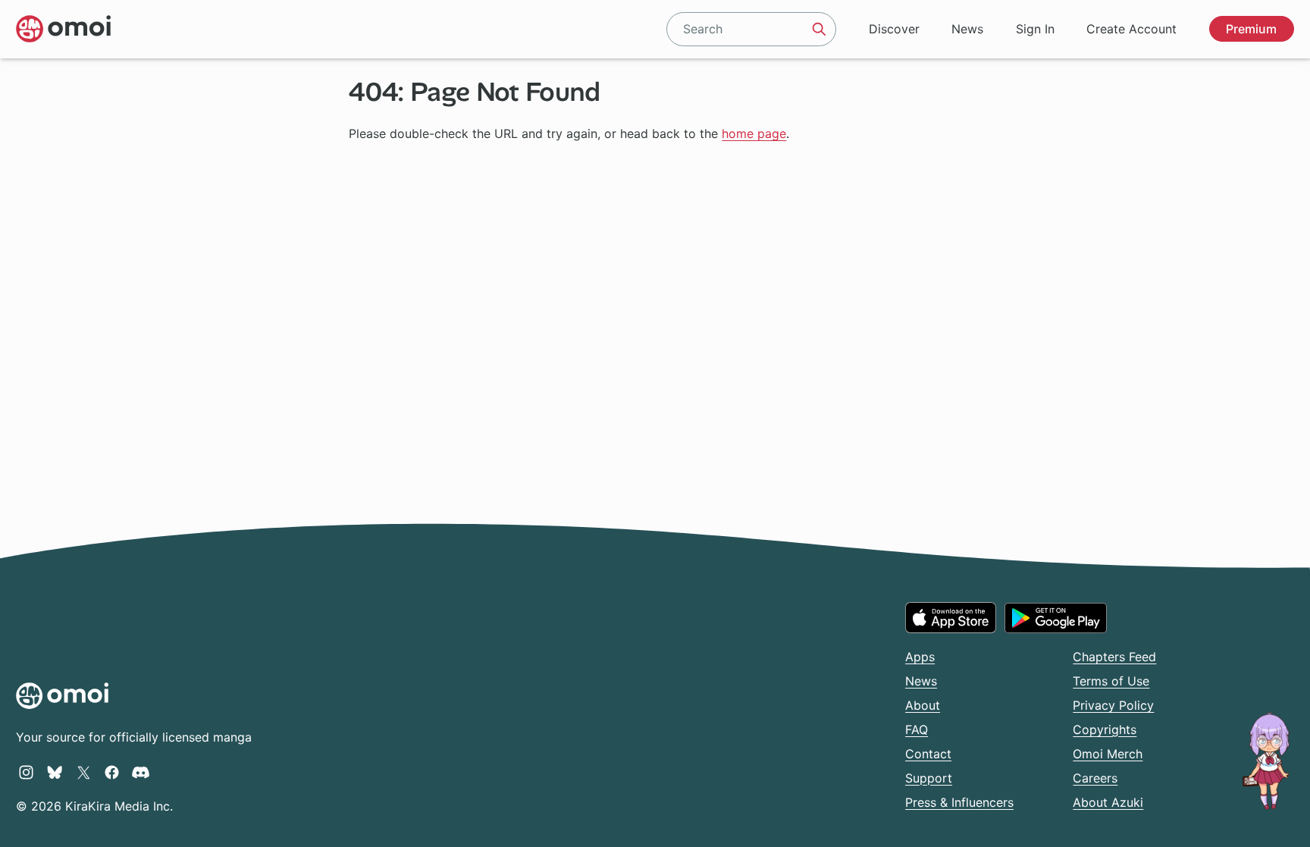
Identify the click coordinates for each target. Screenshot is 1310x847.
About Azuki (1108, 802)
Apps (920, 656)
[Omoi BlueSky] (55, 772)
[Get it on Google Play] (1055, 618)
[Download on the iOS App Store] (950, 617)
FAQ (916, 729)
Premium (1251, 28)
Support (928, 778)
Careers (1095, 778)
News (967, 28)
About (922, 705)
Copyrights (1104, 729)
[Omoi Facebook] (112, 772)
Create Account (1131, 28)
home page (754, 133)
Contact (928, 753)
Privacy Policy (1113, 705)
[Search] (819, 29)
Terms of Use (1111, 681)
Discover (894, 28)
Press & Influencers (959, 802)
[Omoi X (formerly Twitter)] (84, 772)
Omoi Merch (1107, 753)
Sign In (1035, 28)
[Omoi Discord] (140, 772)
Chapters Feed (1114, 656)
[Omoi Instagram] (26, 772)
